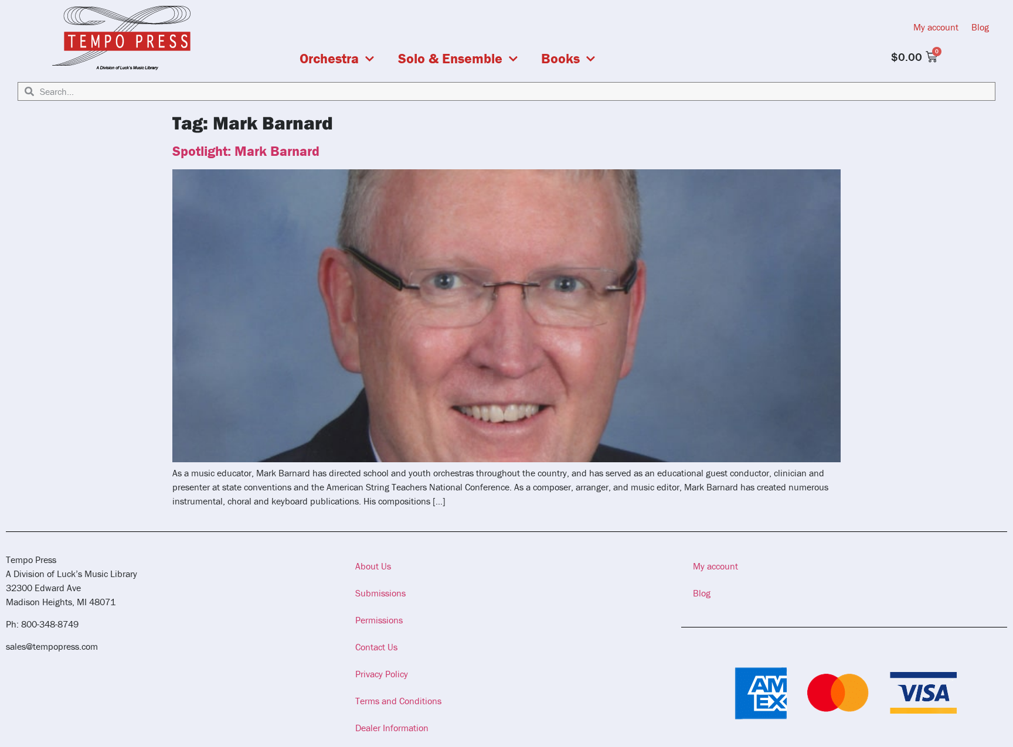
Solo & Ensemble (450, 58)
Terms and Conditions (398, 701)
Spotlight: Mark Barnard (245, 150)
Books (560, 58)
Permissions (379, 620)
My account (935, 27)
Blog (980, 27)
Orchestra (329, 58)
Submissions (380, 593)
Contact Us (376, 647)
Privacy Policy (381, 674)
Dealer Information (392, 728)
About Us (373, 566)
